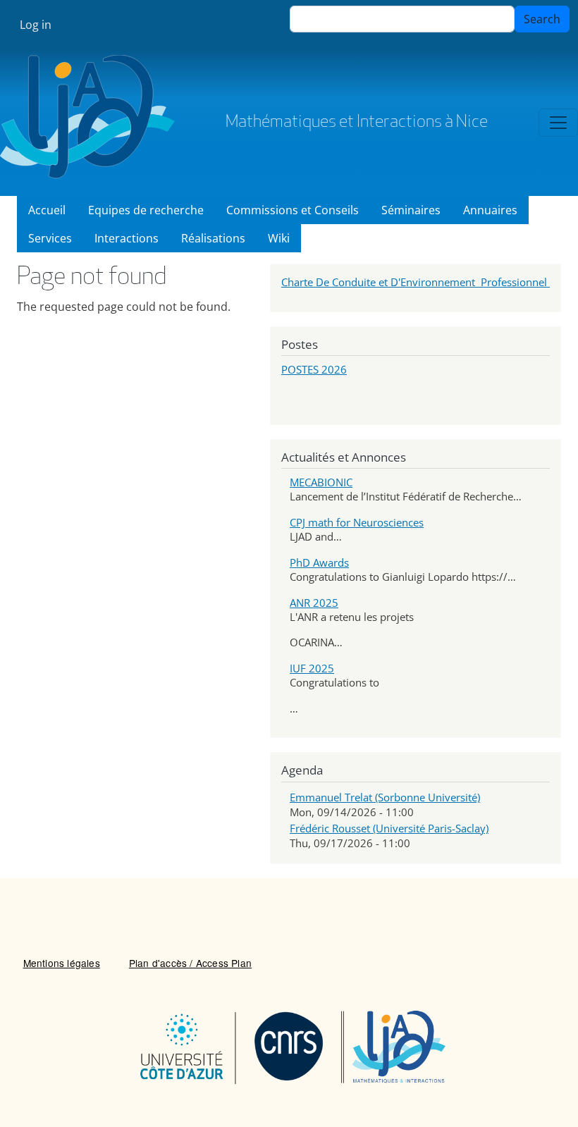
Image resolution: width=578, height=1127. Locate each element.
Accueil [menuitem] (47, 210)
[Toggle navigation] (558, 123)
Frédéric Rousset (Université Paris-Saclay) (389, 828)
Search (542, 19)
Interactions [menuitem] (126, 238)
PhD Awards (319, 562)
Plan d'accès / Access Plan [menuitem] (190, 963)
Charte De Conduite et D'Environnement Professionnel (415, 282)
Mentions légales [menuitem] (61, 963)
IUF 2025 (312, 668)
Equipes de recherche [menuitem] (146, 210)
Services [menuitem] (50, 238)
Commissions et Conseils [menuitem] (292, 210)
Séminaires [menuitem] (411, 210)
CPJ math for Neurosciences (357, 522)
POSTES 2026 (314, 369)
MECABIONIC (321, 482)
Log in (35, 24)
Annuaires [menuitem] (490, 210)
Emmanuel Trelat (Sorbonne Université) (385, 797)
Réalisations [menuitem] (213, 238)
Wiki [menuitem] (279, 238)
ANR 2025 (314, 603)
